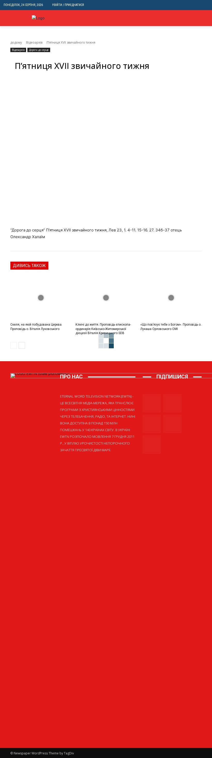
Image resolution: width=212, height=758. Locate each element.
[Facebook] (152, 403)
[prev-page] (13, 345)
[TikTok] (172, 424)
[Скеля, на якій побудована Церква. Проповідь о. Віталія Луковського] (41, 297)
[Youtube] (152, 445)
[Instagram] (172, 403)
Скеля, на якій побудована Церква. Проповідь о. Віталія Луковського (36, 327)
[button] (204, 5)
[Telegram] (152, 424)
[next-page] (22, 345)
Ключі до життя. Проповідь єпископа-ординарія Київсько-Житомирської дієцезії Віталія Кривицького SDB (103, 329)
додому (16, 42)
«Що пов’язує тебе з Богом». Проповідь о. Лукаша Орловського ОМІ (170, 327)
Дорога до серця (39, 50)
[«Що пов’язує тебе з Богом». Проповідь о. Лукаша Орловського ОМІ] (171, 297)
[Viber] (205, 22)
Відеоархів (34, 42)
